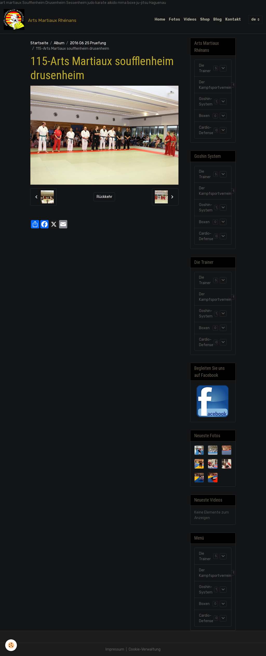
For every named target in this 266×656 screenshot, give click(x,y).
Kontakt (233, 19)
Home (160, 19)
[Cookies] (11, 645)
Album (59, 43)
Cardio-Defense (206, 130)
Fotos (174, 19)
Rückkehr (104, 197)
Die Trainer (205, 68)
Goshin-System (205, 102)
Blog (217, 19)
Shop (205, 19)
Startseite (39, 43)
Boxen (204, 116)
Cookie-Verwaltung (145, 649)
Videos (190, 19)
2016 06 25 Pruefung (88, 43)
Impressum (114, 649)
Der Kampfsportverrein (215, 85)
